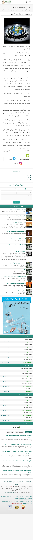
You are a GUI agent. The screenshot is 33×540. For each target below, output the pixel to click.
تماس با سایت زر (20, 481)
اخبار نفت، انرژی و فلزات (26, 10)
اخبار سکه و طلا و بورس (20, 7)
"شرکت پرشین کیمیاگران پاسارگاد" (16, 503)
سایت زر (11, 486)
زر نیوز (30, 7)
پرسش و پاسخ (10, 482)
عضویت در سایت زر (26, 482)
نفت (29, 175)
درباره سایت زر (27, 481)
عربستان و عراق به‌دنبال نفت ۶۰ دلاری (10, 10)
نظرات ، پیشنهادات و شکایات (9, 481)
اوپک (28, 177)
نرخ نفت (28, 179)
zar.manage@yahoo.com (9, 492)
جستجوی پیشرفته (17, 482)
